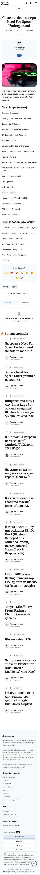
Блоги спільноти (7, 787)
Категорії (5, 790)
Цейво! (5, 3)
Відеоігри (6, 287)
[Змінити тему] (31, 3)
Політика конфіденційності (11, 800)
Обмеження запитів (9, 814)
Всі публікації (6, 784)
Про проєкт (6, 793)
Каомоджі (5, 811)
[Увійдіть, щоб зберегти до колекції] (21, 34)
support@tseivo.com (13, 825)
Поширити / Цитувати (20, 294)
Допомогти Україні (8, 777)
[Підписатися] (19, 55)
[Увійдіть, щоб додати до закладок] (17, 34)
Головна (5, 780)
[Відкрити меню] (35, 3)
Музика (14, 287)
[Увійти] (26, 3)
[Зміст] (34, 863)
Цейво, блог (6, 797)
